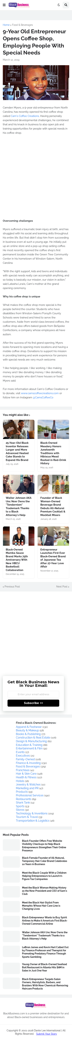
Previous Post (12, 586)
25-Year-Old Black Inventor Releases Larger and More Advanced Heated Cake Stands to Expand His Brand (17, 451)
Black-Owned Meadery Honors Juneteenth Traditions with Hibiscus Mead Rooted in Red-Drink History (53, 453)
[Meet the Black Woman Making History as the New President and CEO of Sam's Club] (11, 891)
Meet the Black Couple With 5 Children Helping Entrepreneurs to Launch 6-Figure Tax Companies (44, 875)
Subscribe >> (33, 703)
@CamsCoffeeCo (43, 397)
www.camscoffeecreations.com (40, 393)
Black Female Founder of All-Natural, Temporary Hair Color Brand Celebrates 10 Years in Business (44, 861)
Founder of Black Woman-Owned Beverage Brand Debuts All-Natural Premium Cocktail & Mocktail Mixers (52, 506)
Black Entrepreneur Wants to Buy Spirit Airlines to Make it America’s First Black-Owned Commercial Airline (44, 920)
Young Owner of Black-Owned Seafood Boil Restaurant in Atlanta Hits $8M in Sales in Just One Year (44, 967)
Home (6, 25)
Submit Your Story (46, 1033)
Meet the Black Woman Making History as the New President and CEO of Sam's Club (44, 890)
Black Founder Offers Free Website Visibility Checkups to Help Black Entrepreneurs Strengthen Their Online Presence (44, 845)
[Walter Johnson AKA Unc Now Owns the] (18, 484)
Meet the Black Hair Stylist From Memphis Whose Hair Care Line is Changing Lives (41, 905)
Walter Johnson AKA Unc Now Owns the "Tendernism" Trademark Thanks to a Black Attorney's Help (18, 506)
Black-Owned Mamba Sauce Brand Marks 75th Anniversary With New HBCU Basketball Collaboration (17, 560)
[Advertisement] (36, 631)
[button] (4, 5)
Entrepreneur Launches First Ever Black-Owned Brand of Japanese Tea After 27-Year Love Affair (53, 558)
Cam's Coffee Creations (25, 116)
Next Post (61, 586)
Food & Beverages (22, 25)
